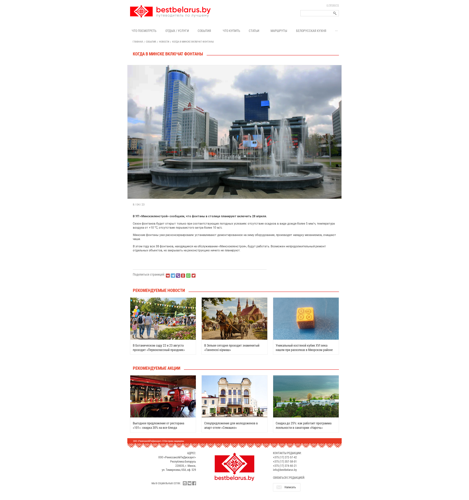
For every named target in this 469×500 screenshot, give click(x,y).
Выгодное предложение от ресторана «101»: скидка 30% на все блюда (158, 425)
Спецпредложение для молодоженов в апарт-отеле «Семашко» (231, 425)
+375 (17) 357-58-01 (285, 461)
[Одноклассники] (183, 275)
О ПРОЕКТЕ (332, 5)
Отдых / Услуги (177, 30)
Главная (138, 41)
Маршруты (279, 30)
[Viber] (178, 275)
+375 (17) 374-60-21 (285, 466)
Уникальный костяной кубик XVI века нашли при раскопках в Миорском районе (304, 347)
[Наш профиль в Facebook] (194, 483)
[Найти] (335, 13)
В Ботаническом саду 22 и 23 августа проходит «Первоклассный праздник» (159, 347)
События (205, 30)
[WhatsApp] (188, 275)
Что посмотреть (144, 30)
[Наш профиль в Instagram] (185, 483)
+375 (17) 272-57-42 (285, 457)
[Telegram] (173, 275)
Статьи (255, 30)
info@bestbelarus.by (285, 470)
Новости (164, 41)
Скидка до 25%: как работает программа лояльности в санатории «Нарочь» (303, 425)
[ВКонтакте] (168, 275)
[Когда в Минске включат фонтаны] (234, 65)
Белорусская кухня (311, 30)
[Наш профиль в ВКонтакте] (189, 483)
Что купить (231, 30)
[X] (193, 275)
